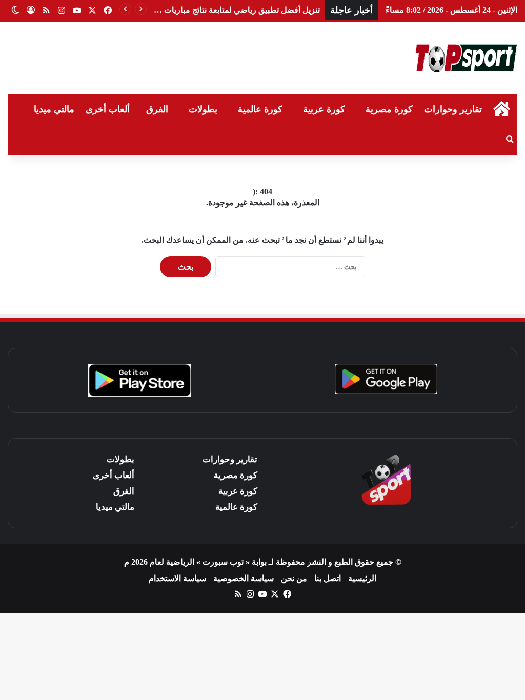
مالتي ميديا (54, 109)
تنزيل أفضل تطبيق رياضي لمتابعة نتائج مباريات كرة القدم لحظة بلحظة (202, 10)
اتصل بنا (327, 578)
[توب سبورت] (466, 58)
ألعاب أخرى (108, 109)
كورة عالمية (260, 109)
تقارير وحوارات (453, 109)
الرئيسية (362, 578)
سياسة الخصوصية (243, 578)
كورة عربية (324, 109)
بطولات (203, 109)
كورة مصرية (389, 109)
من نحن (294, 578)
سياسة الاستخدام (177, 578)
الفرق (157, 109)
